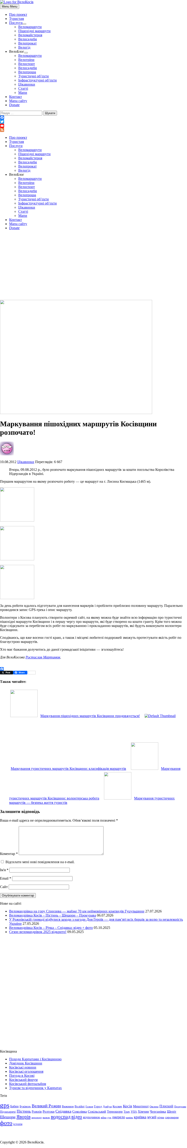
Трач (127, 1111)
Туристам (16, 19)
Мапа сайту (18, 101)
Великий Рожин (46, 1105)
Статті (23, 88)
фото (6, 1123)
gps (4, 1105)
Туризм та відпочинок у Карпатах (35, 1088)
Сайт (4, 887)
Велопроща (27, 72)
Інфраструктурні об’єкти (37, 80)
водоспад (60, 1116)
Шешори (8, 1117)
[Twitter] (93, 122)
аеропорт (36, 1117)
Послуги (16, 23)
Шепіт (171, 1111)
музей (151, 1117)
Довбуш (107, 1106)
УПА (134, 1111)
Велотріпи (26, 60)
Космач (117, 1106)
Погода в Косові (21, 1075)
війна (103, 1117)
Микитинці (141, 1106)
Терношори (115, 1111)
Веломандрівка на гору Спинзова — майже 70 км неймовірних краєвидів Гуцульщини (76, 911)
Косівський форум (23, 1080)
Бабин (14, 1106)
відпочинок (91, 1117)
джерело (118, 1117)
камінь (129, 1117)
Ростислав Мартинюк (43, 657)
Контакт (15, 97)
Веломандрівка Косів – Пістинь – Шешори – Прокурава (52, 915)
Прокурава (180, 1106)
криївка (140, 1117)
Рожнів (37, 1111)
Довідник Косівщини (25, 1063)
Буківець (25, 1106)
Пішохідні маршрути (34, 31)
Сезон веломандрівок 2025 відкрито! (37, 932)
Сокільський (97, 1111)
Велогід (24, 47)
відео (76, 1116)
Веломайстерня (30, 35)
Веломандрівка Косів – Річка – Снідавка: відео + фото (51, 928)
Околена (154, 1106)
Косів (127, 1106)
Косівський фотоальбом (27, 1084)
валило (46, 1117)
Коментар (9, 854)
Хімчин (143, 1111)
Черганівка (158, 1111)
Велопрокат (27, 43)
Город (98, 1106)
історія (17, 1124)
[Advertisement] (93, 266)
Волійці (80, 1106)
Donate (14, 105)
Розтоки (49, 1111)
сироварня (172, 1117)
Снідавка (63, 1111)
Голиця (89, 1106)
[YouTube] (93, 126)
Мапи (22, 92)
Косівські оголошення (26, 1071)
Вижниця (68, 1106)
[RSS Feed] (93, 130)
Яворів (23, 1116)
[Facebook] (93, 117)
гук (109, 1117)
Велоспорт (26, 64)
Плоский (166, 1106)
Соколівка (79, 1111)
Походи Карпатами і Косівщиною (35, 1059)
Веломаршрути (30, 27)
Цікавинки (26, 84)
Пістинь (24, 1111)
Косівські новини (22, 1067)
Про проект (18, 14)
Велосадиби (27, 39)
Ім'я (4, 870)
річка (160, 1117)
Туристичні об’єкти (33, 76)
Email (5, 878)
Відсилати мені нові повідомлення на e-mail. (40, 862)
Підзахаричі (8, 1111)
